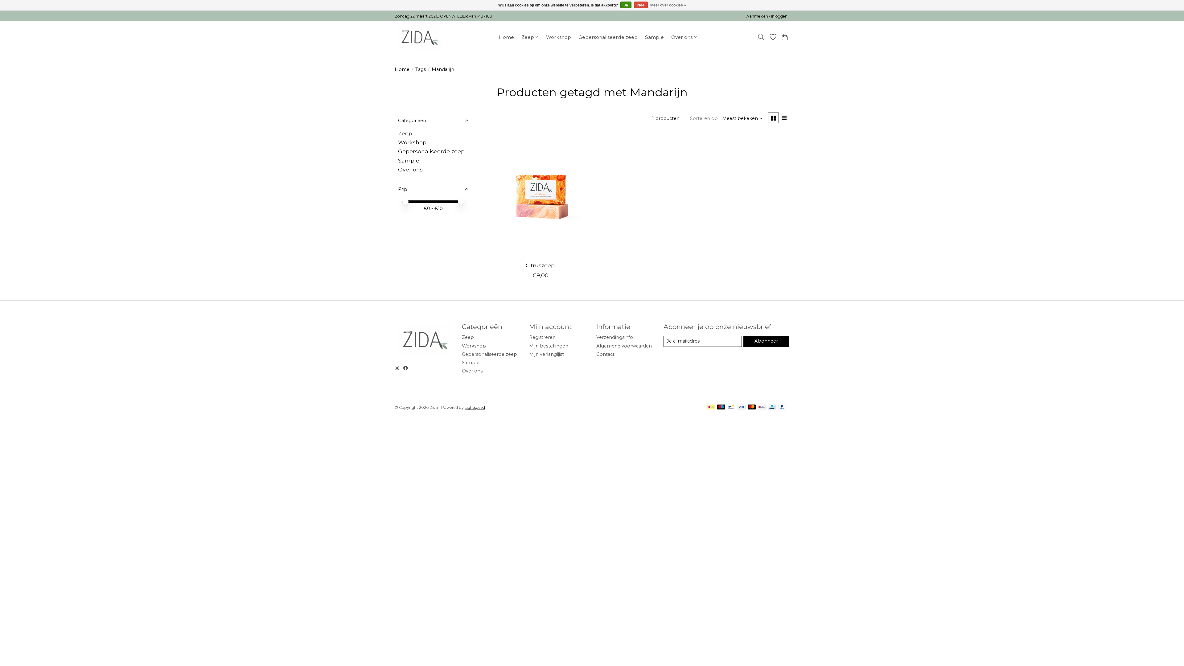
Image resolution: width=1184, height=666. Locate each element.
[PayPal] (782, 407)
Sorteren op (704, 118)
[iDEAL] (711, 407)
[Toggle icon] (761, 37)
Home (506, 37)
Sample (654, 37)
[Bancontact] (731, 407)
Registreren (542, 337)
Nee (640, 5)
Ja (626, 5)
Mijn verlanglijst (546, 354)
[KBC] (772, 407)
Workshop (558, 37)
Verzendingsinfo (614, 337)
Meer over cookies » (668, 5)
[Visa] (742, 407)
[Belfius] (762, 407)
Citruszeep (540, 265)
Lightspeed (475, 407)
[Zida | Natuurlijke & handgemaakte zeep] (418, 37)
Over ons (410, 169)
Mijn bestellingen (548, 346)
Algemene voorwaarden (624, 346)
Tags (420, 69)
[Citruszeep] (540, 195)
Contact (605, 354)
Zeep (405, 133)
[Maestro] (721, 407)
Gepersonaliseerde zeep (608, 37)
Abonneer (766, 341)
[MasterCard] (752, 407)
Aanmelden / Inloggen (766, 16)
